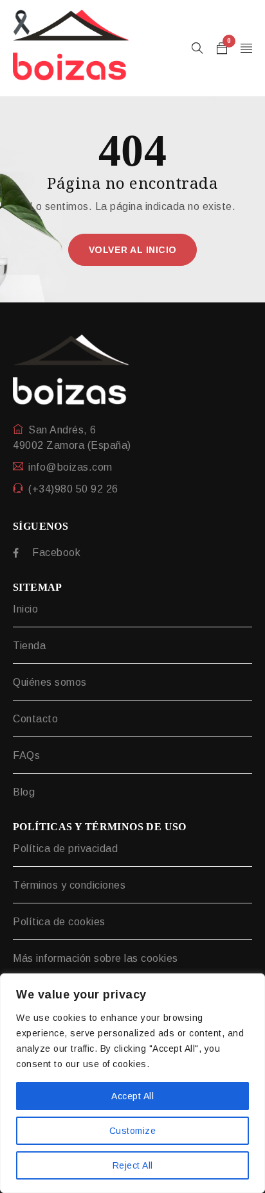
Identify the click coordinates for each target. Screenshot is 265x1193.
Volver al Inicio (133, 250)
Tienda (29, 645)
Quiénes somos (50, 682)
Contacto (35, 718)
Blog (24, 792)
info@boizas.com (70, 467)
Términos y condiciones (69, 885)
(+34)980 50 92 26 (73, 488)
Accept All (132, 1096)
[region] (132, 1083)
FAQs (26, 755)
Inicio (25, 609)
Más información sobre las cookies (95, 958)
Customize (132, 1131)
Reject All (133, 1165)
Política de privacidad (65, 848)
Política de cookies (59, 921)
